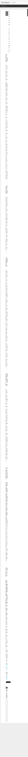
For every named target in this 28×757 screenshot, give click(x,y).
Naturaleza (7, 678)
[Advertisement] (15, 34)
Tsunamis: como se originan (9, 32)
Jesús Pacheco (7, 667)
